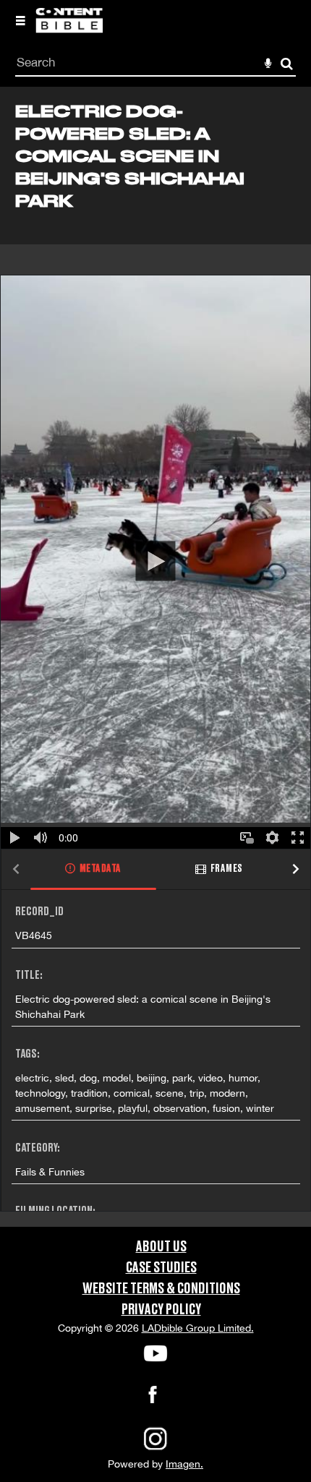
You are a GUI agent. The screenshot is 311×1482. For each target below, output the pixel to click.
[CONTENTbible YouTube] (155, 1353)
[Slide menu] (20, 20)
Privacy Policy (161, 1310)
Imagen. (184, 1464)
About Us (161, 1247)
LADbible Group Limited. (198, 1328)
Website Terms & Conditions (161, 1289)
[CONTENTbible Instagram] (155, 1449)
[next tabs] (295, 870)
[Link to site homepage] (69, 28)
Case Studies (161, 1268)
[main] (155, 657)
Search (287, 64)
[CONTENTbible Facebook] (152, 1399)
